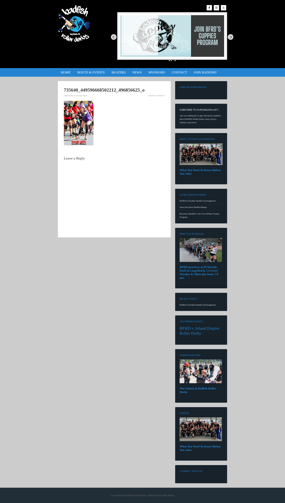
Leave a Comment (156, 96)
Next (231, 37)
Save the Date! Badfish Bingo (193, 207)
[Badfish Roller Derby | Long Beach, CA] (74, 40)
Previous (114, 37)
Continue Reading (134, 49)
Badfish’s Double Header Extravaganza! (198, 200)
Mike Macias (168, 495)
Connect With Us (191, 471)
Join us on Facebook (193, 87)
